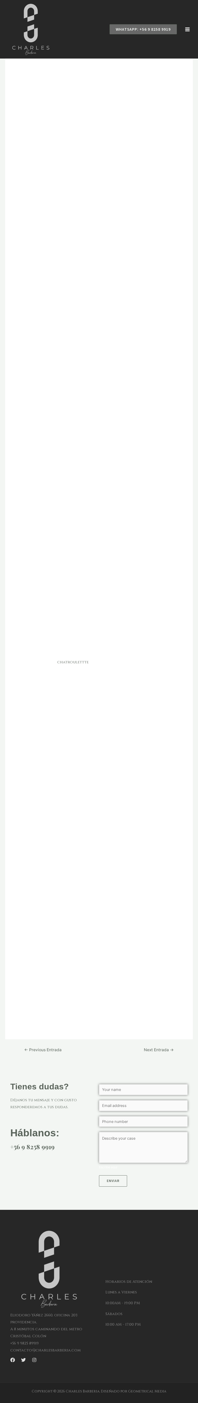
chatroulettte (73, 662)
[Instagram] (34, 1360)
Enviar (113, 1181)
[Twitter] (23, 1360)
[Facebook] (12, 1360)
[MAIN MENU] (187, 29)
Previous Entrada (43, 1049)
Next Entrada (159, 1049)
